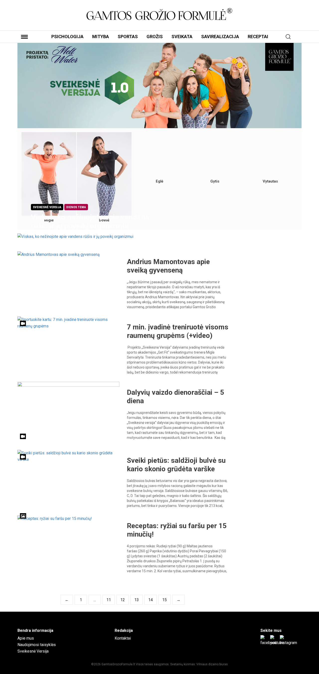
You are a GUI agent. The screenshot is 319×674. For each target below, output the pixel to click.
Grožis (155, 36)
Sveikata (181, 36)
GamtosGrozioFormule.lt (118, 664)
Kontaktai (123, 638)
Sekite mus (271, 630)
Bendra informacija (35, 630)
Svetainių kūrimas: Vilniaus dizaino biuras (199, 664)
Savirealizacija (220, 36)
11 (108, 599)
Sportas (128, 36)
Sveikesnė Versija (33, 651)
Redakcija (124, 630)
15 (164, 599)
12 (122, 599)
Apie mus (25, 638)
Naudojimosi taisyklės (36, 644)
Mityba (100, 36)
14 (150, 599)
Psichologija (67, 36)
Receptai (258, 36)
